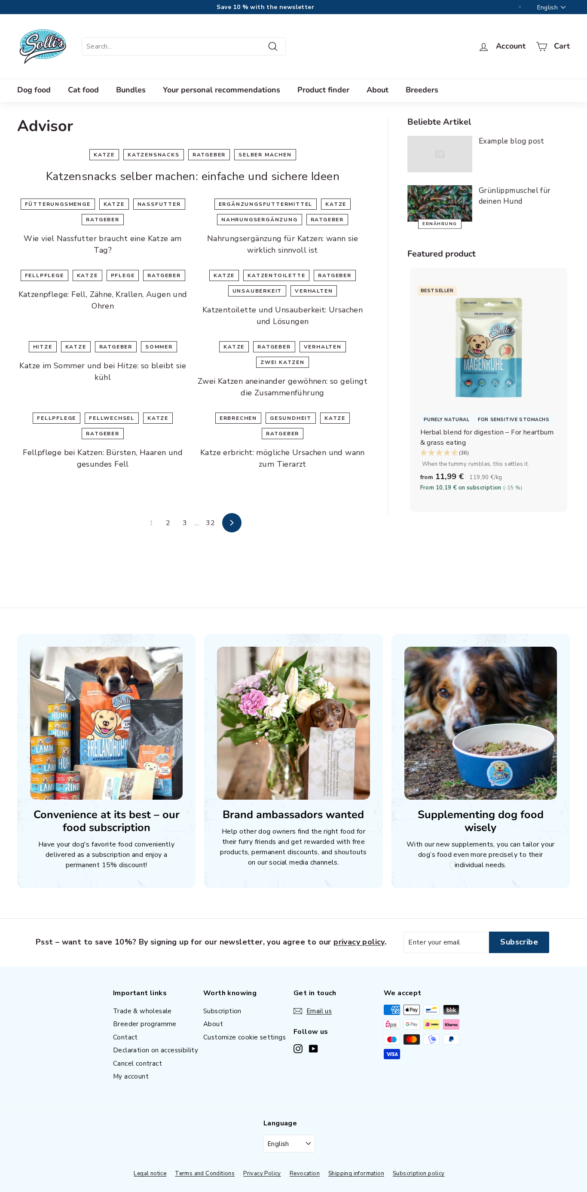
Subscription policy (419, 1173)
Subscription (222, 1011)
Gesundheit (291, 418)
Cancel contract (137, 1063)
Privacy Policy (262, 1173)
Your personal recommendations (221, 90)
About (377, 90)
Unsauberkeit (257, 290)
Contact (125, 1037)
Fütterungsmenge (58, 204)
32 (210, 523)
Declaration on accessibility (155, 1050)
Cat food (83, 90)
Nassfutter (159, 204)
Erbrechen (238, 418)
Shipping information (356, 1173)
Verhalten (314, 290)
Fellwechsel (112, 418)
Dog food (34, 90)
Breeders (422, 90)
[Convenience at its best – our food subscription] (106, 723)
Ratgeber (209, 154)
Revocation (305, 1173)
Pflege (123, 275)
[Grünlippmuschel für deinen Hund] (439, 203)
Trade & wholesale (142, 1011)
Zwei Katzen (282, 362)
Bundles (131, 90)
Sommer (159, 346)
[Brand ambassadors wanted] (293, 723)
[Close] (520, 7)
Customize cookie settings (244, 1037)
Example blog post (511, 141)
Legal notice (150, 1173)
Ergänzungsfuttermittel (266, 204)
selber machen (264, 154)
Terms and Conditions (205, 1173)
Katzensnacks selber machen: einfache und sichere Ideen (193, 176)
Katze (104, 154)
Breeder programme (145, 1024)
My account (131, 1076)
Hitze (42, 346)
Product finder (323, 90)
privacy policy (359, 942)
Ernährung (439, 224)
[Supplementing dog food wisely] (480, 723)
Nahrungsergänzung (259, 219)
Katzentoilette (276, 275)
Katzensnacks (154, 154)
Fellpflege (44, 275)
